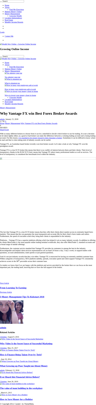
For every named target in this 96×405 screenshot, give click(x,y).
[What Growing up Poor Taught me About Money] (19, 361)
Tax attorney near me (12, 77)
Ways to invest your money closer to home (20, 95)
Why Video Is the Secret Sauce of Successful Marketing (26, 343)
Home (7, 5)
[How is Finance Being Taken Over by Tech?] (17, 350)
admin (2, 119)
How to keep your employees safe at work (20, 89)
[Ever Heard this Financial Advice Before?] (16, 372)
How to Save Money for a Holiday (16, 399)
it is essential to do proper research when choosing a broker (40, 138)
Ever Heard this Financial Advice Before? (20, 377)
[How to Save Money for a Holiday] (14, 395)
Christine (3, 337)
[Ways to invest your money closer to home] (21, 91)
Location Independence (13, 18)
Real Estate (9, 20)
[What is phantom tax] (13, 79)
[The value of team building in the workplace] (17, 384)
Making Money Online (13, 12)
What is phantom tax (12, 83)
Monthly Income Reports (14, 22)
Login (2, 32)
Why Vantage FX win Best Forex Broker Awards (39, 123)
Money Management (12, 14)
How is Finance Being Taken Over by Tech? (21, 354)
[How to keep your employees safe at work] (21, 85)
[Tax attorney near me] (13, 73)
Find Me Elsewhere (16, 10)
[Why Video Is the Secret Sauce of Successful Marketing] (21, 339)
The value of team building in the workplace (21, 388)
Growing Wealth (15, 16)
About (7, 7)
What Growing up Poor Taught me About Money (24, 366)
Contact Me (9, 36)
